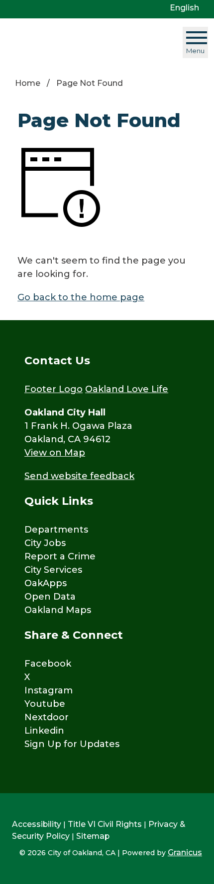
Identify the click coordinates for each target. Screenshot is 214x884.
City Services (53, 569)
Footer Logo (53, 389)
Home (27, 83)
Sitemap (92, 836)
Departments (56, 529)
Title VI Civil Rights (105, 824)
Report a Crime (60, 556)
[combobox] (188, 8)
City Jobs (45, 543)
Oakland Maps (57, 610)
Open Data (50, 596)
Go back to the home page (80, 297)
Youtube (44, 703)
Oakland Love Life (126, 389)
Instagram (48, 690)
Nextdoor (46, 717)
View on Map (54, 452)
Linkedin (44, 730)
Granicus (185, 852)
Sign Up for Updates (71, 744)
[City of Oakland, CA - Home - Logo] (68, 42)
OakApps (45, 583)
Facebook (47, 663)
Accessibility (36, 824)
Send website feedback (79, 476)
